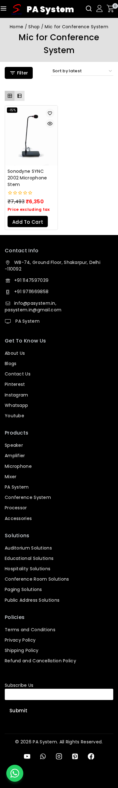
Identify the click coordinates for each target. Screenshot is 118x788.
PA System (27, 321)
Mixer (11, 476)
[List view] (19, 96)
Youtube (14, 416)
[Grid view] (9, 96)
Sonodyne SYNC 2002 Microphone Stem (27, 178)
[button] (28, 221)
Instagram (16, 395)
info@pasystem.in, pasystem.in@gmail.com (33, 306)
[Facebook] (90, 756)
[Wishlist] (50, 113)
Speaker (14, 445)
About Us (15, 353)
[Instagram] (59, 756)
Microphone (18, 466)
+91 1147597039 (31, 280)
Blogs (11, 363)
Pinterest (15, 384)
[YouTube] (26, 756)
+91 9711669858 (31, 291)
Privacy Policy (20, 640)
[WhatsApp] (43, 756)
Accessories (18, 518)
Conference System (28, 497)
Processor (16, 508)
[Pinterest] (75, 756)
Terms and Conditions (30, 630)
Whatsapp (16, 405)
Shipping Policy (22, 650)
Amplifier (15, 455)
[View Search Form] (88, 8)
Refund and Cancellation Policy (40, 661)
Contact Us (18, 374)
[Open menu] (3, 8)
